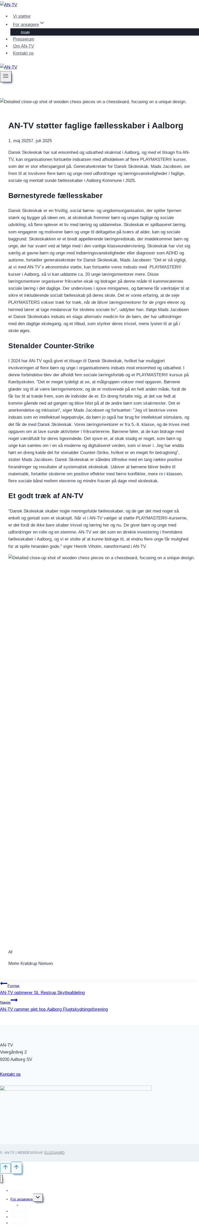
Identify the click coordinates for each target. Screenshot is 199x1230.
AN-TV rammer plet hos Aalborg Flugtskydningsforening (54, 1006)
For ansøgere (21, 1199)
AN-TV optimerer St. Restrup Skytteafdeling (42, 989)
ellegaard (54, 1153)
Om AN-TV (23, 46)
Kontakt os (23, 53)
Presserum (23, 39)
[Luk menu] (1, 1179)
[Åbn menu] (6, 76)
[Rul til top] (5, 1168)
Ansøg (25, 32)
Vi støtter (22, 16)
